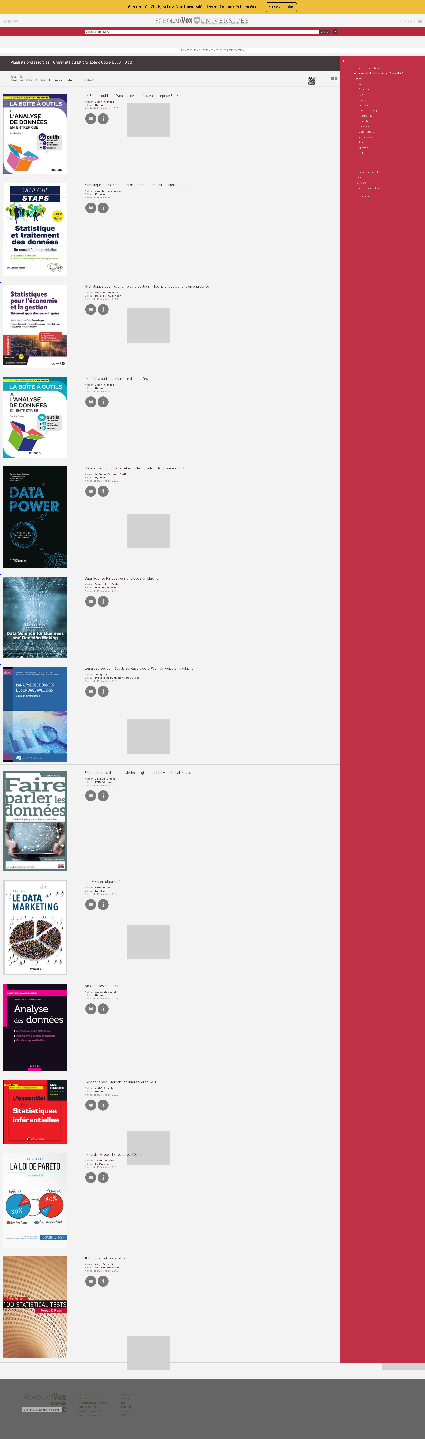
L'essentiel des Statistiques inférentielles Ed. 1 (120, 1082)
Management (366, 127)
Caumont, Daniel (105, 992)
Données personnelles (90, 1415)
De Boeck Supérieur (108, 295)
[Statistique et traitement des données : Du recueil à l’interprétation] (35, 275)
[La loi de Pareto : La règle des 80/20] (35, 1246)
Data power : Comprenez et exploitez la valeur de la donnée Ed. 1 (134, 468)
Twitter (124, 1411)
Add (361, 79)
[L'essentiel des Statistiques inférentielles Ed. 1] (35, 1143)
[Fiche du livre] (103, 123)
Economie (364, 89)
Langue (361, 178)
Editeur (89, 80)
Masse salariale (368, 132)
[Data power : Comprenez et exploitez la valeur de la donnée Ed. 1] (35, 566)
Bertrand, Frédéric (106, 292)
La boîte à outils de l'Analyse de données (116, 379)
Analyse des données (101, 986)
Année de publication (65, 80)
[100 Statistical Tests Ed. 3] (35, 1357)
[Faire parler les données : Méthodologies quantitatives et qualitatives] (35, 870)
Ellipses (100, 194)
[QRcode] (311, 84)
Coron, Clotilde (104, 101)
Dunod (99, 105)
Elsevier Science (106, 587)
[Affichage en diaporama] (334, 79)
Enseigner (364, 100)
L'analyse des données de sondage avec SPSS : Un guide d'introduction (140, 669)
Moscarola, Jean (105, 778)
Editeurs (361, 183)
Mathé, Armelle (104, 1088)
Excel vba (364, 105)
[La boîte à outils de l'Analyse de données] (35, 456)
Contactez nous (129, 1394)
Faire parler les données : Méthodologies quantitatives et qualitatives (138, 773)
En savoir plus (281, 7)
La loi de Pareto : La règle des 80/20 (113, 1155)
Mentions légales (87, 1399)
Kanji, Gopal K (104, 1264)
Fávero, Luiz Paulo (107, 584)
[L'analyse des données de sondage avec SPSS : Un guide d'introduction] (35, 761)
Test (361, 153)
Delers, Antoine (104, 1160)
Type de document (367, 172)
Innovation (365, 121)
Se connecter (408, 21)
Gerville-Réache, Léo (108, 191)
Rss (123, 1403)
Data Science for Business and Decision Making (121, 579)
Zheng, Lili (102, 674)
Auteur (41, 80)
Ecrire (362, 95)
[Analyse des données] (35, 1070)
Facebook (126, 1407)
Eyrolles (100, 477)
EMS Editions (103, 782)
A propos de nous (87, 1407)
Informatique (366, 116)
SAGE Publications (107, 1267)
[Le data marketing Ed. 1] (35, 974)
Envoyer (325, 32)
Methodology (366, 137)
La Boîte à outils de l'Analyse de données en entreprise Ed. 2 (131, 96)
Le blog (125, 1399)
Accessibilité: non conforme (92, 1403)
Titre (29, 80)
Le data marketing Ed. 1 (103, 882)
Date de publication (368, 188)
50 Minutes (102, 1164)
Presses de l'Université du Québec (117, 677)
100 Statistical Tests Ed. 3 (105, 1258)
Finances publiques (370, 111)
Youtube (125, 1415)
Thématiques (364, 196)
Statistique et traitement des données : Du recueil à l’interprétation (136, 185)
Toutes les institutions (369, 68)
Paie (361, 142)
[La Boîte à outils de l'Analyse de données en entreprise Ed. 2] (35, 173)
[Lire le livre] (91, 123)
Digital (362, 84)
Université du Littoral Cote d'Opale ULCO (380, 73)
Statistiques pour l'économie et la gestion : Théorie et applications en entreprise (147, 287)
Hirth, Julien (103, 887)
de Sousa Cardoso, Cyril (110, 474)
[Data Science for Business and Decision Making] (35, 656)
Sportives (364, 148)
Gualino (100, 1091)
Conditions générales (89, 1411)
